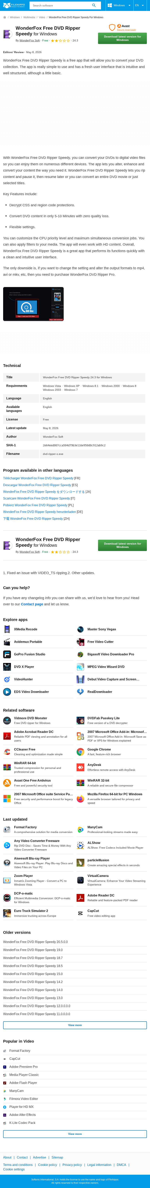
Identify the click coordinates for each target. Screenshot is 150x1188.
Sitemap (57, 1157)
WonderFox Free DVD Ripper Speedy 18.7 (33, 958)
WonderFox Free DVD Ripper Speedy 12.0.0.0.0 (36, 1006)
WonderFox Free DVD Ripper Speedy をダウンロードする (44, 491)
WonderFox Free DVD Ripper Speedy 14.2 (33, 982)
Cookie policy (47, 1165)
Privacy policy (72, 1165)
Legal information (99, 1165)
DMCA (121, 1165)
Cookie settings (14, 1169)
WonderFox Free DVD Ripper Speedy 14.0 (33, 990)
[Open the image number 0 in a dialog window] (33, 304)
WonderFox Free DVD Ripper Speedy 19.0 (33, 950)
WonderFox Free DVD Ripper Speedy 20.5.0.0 (35, 942)
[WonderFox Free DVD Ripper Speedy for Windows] (7, 34)
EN (137, 5)
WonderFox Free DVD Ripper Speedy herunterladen (39, 511)
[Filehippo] (14, 5)
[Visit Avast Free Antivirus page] (122, 27)
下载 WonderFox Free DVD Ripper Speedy (33, 518)
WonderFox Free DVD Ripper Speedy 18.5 (33, 966)
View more (75, 1025)
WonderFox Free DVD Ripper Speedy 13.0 (33, 998)
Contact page (32, 604)
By (28, 40)
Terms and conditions (18, 1165)
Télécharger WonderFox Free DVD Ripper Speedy (38, 478)
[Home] (4, 17)
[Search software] (94, 5)
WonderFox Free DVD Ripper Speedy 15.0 (33, 974)
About (7, 1157)
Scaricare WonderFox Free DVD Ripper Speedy (36, 498)
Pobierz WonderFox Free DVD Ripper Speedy (35, 505)
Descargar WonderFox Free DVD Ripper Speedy (37, 485)
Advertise (39, 1157)
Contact (22, 1157)
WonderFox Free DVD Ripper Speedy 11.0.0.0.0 (36, 1014)
